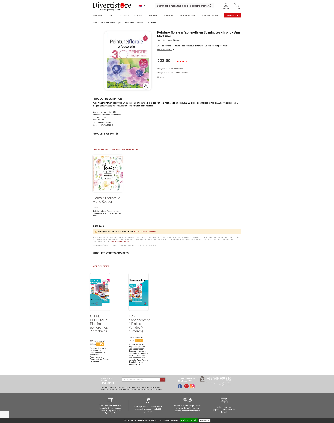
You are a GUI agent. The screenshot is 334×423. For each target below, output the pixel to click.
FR (140, 9)
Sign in (136, 232)
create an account (148, 232)
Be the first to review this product (169, 40)
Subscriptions (232, 15)
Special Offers (210, 15)
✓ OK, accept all (188, 420)
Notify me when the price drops (170, 69)
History (153, 15)
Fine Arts (97, 15)
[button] (146, 86)
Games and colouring (130, 15)
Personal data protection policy (120, 241)
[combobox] (184, 6)
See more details (164, 50)
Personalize (204, 420)
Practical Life (187, 15)
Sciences (168, 15)
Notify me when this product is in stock (173, 73)
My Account (226, 8)
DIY (110, 15)
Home (95, 23)
